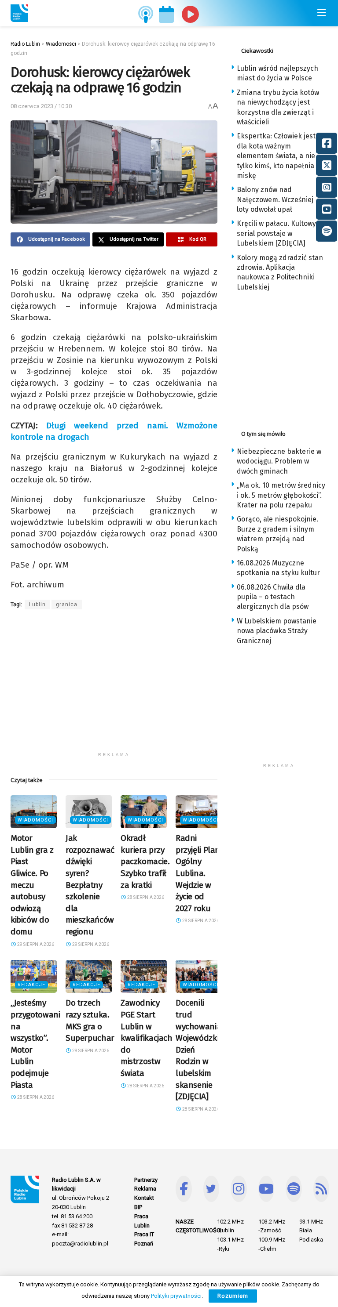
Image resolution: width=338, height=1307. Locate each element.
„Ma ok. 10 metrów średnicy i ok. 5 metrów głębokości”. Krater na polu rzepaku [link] (281, 495)
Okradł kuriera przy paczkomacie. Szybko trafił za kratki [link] (145, 861)
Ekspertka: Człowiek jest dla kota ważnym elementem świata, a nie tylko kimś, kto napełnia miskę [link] (276, 156)
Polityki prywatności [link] (176, 1296)
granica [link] (66, 604)
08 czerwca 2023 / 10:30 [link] (41, 106)
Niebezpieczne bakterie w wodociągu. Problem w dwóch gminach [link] (279, 461)
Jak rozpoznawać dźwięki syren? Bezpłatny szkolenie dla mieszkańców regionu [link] (90, 885)
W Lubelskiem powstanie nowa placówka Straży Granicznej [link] (276, 631)
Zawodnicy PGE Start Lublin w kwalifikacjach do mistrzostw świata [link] (147, 1038)
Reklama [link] (145, 1188)
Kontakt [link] (144, 1198)
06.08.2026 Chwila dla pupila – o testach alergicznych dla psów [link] (273, 597)
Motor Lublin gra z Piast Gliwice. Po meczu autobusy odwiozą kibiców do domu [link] (32, 885)
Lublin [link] (37, 604)
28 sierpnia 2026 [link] (145, 897)
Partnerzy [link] (146, 1180)
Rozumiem (232, 1296)
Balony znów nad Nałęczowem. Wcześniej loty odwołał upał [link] (275, 199)
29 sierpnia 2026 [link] (35, 944)
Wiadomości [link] (35, 820)
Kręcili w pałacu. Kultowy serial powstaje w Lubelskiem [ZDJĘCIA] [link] (276, 233)
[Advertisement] (114, 686)
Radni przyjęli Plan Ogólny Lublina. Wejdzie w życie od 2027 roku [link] (198, 873)
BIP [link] (138, 1207)
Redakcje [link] (31, 985)
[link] (19, 13)
